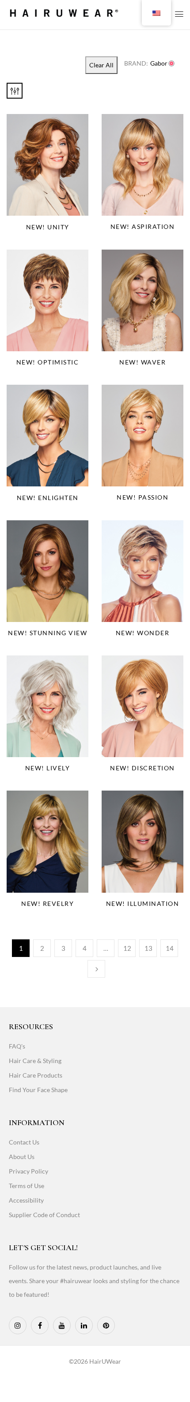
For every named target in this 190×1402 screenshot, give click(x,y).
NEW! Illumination (142, 903)
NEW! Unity (47, 227)
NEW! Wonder (143, 633)
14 (170, 948)
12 (127, 948)
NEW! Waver (142, 362)
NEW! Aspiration (142, 226)
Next (96, 969)
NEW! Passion (142, 497)
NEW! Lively (47, 768)
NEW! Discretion (142, 768)
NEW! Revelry (47, 903)
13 (148, 948)
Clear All (101, 65)
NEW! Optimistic (47, 362)
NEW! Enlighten (48, 497)
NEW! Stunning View (47, 633)
